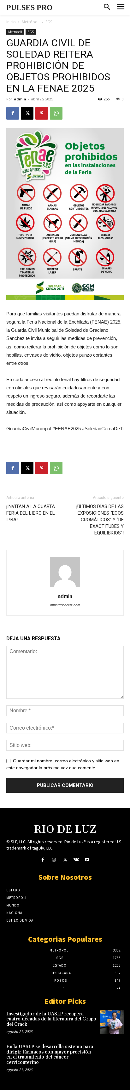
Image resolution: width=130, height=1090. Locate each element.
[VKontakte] (76, 860)
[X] (27, 113)
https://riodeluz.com (65, 605)
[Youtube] (87, 860)
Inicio (11, 22)
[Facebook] (12, 113)
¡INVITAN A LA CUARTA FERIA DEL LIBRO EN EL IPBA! (30, 513)
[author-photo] (65, 587)
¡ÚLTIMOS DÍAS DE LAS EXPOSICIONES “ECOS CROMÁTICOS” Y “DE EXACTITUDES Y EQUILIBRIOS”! (100, 520)
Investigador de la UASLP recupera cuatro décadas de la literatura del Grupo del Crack (51, 1019)
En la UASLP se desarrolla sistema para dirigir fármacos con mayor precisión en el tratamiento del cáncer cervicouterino (49, 1054)
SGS (48, 22)
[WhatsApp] (56, 113)
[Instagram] (54, 860)
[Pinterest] (41, 113)
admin (20, 99)
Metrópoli (30, 22)
